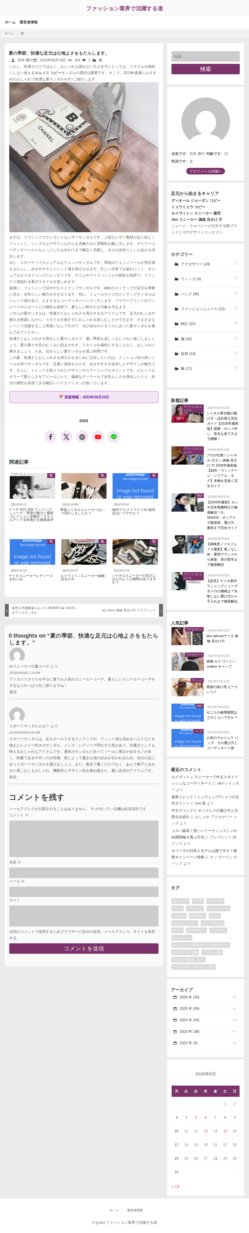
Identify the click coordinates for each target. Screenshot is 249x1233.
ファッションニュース (202, 309)
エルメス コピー (48, 73)
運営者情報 (28, 22)
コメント (18, 815)
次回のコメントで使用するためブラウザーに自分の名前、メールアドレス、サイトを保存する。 (82, 934)
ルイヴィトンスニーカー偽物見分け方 (83, 577)
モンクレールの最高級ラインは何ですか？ (201, 945)
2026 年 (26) (189, 997)
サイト (14, 900)
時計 (188, 324)
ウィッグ (190, 279)
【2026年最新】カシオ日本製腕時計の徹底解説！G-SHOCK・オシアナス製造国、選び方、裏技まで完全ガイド (222, 515)
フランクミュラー (184, 923)
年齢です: (214, 154)
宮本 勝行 (25, 60)
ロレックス (180, 901)
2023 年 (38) (189, 1031)
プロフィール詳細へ (205, 171)
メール (17, 881)
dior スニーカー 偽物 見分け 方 (196, 219)
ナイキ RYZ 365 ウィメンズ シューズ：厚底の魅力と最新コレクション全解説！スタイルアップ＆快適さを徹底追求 (31, 514)
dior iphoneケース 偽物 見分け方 (222, 638)
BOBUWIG (198, 916)
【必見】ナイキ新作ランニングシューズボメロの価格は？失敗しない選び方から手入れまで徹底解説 (222, 591)
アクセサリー (195, 264)
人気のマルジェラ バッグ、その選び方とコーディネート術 (222, 743)
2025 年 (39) (189, 1008)
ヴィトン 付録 (212, 952)
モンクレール (182, 937)
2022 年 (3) (188, 1043)
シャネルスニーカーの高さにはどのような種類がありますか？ (134, 579)
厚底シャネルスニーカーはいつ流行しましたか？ (83, 511)
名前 (15, 862)
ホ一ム (10, 22)
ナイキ (198, 901)
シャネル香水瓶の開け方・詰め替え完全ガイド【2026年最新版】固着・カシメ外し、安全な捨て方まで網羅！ (223, 426)
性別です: (179, 161)
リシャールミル (212, 923)
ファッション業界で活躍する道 (124, 8)
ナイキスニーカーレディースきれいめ (31, 577)
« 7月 (175, 1187)
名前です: (179, 154)
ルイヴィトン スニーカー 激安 (196, 213)
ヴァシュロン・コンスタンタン (193, 967)
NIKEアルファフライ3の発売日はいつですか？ (133, 511)
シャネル (179, 916)
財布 (188, 354)
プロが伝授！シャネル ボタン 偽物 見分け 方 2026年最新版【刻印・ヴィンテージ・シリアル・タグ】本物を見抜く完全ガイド (222, 470)
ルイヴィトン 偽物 (185, 952)
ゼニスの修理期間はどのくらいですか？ (222, 714)
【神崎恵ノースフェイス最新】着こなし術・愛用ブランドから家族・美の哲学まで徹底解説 (222, 554)
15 (225, 1131)
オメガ (214, 916)
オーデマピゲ (196, 930)
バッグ (189, 294)
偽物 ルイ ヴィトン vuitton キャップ (221, 663)
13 (206, 1131)
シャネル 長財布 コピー (188, 959)
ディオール (218, 930)
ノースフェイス (218, 908)
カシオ (177, 908)
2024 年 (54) (189, 1020)
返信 (13, 692)
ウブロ (177, 930)
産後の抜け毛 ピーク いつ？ (222, 689)
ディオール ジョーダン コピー (196, 200)
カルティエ (195, 908)
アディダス (215, 901)
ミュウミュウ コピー (188, 207)
